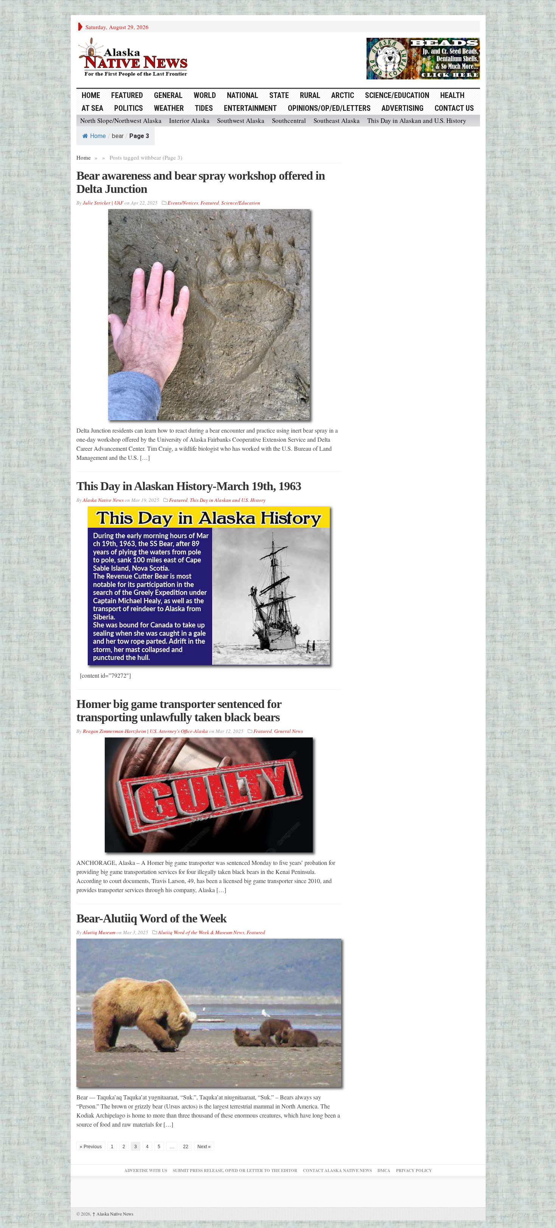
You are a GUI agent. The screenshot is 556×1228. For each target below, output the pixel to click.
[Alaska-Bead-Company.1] (423, 57)
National (242, 95)
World (205, 95)
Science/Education (397, 95)
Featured (127, 95)
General (168, 95)
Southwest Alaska (240, 120)
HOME (91, 95)
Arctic (342, 95)
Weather (169, 108)
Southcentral (289, 120)
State (279, 95)
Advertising (403, 108)
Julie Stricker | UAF (103, 202)
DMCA (383, 1170)
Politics (128, 108)
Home (98, 136)
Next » (204, 1146)
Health (452, 95)
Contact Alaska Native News (337, 1170)
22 (185, 1146)
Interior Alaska (189, 120)
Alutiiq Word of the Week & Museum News (201, 932)
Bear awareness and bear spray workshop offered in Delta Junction (200, 182)
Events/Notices (183, 202)
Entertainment (250, 108)
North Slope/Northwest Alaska (121, 120)
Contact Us (454, 108)
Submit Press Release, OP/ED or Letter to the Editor (235, 1170)
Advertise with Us (145, 1170)
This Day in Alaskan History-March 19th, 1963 (188, 486)
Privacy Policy (414, 1170)
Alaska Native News (113, 1214)
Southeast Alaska (337, 120)
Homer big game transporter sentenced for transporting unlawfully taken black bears (178, 710)
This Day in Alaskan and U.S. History (416, 120)
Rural (310, 95)
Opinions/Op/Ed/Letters (329, 108)
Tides (204, 108)
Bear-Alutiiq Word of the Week (151, 918)
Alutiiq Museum (99, 932)
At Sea (92, 108)
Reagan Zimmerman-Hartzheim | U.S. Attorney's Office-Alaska (145, 731)
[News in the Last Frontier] (135, 58)
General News (288, 731)
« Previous (91, 1146)
